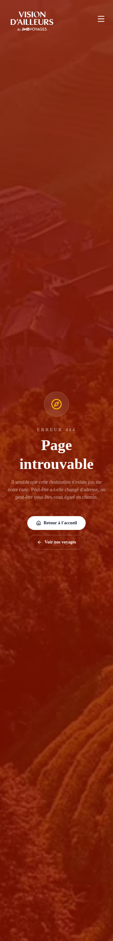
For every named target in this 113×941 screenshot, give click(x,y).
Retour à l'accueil (60, 523)
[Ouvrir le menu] (101, 18)
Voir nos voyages (60, 542)
